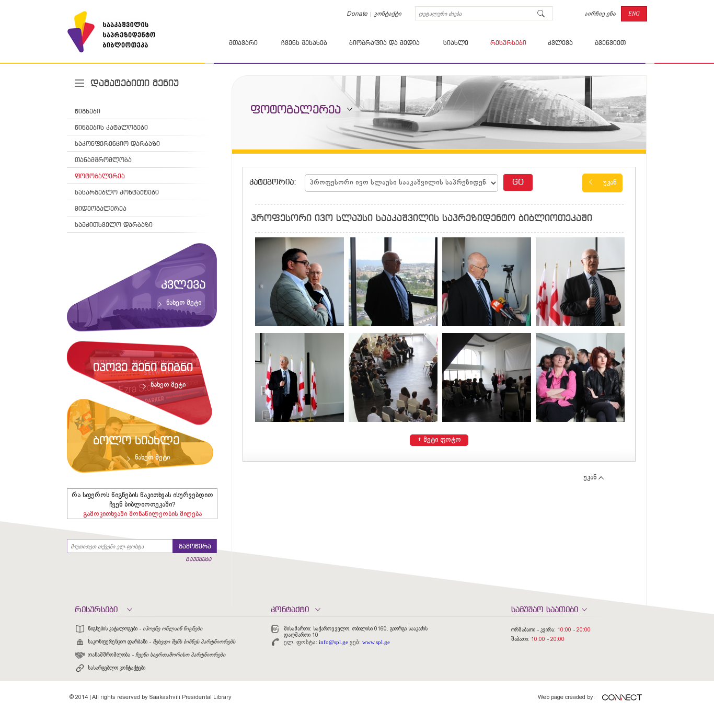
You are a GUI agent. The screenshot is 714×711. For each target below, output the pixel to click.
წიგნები (87, 112)
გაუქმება (198, 559)
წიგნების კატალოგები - (145, 629)
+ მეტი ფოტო (439, 440)
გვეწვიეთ (610, 43)
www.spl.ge (376, 642)
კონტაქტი (387, 14)
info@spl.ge (333, 642)
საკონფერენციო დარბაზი (117, 144)
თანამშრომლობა (103, 160)
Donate (357, 14)
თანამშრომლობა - (156, 655)
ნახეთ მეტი (183, 303)
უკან (609, 183)
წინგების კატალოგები (111, 128)
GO (518, 182)
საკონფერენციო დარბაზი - (161, 642)
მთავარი (243, 43)
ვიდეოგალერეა (100, 209)
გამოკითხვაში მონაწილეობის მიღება (142, 514)
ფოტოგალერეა (100, 177)
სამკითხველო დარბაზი (114, 225)
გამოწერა (195, 547)
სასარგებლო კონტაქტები (117, 193)
